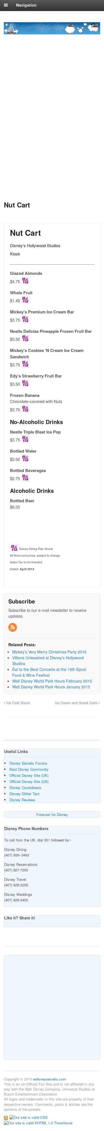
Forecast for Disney (52, 814)
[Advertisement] (52, 136)
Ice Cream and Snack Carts (77, 702)
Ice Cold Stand (17, 702)
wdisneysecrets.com (49, 1079)
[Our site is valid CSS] (28, 1117)
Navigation (26, 5)
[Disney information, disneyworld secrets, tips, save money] (52, 31)
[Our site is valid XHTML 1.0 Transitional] (38, 1122)
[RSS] (13, 627)
